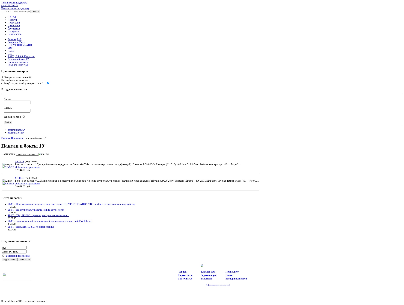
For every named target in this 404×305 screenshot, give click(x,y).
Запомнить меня (12, 116)
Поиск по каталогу (18, 62)
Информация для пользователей (218, 285)
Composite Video (16, 42)
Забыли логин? (16, 132)
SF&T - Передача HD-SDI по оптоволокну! (31, 226)
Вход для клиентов (18, 65)
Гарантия (206, 278)
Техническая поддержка (14, 4)
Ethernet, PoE (14, 39)
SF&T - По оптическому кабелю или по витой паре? (36, 209)
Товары (182, 271)
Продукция (14, 22)
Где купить (13, 31)
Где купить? (185, 278)
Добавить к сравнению (27, 167)
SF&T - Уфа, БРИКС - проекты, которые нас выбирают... (38, 215)
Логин (7, 99)
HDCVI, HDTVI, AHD (20, 45)
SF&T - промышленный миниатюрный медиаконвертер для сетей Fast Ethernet (50, 221)
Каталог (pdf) (208, 271)
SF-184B (19, 178)
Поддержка (14, 28)
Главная (5, 138)
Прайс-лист (14, 25)
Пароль (8, 107)
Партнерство (14, 34)
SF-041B (19, 161)
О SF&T (12, 17)
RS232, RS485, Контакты (21, 56)
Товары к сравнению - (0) (16, 77)
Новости (12, 19)
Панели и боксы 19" (18, 59)
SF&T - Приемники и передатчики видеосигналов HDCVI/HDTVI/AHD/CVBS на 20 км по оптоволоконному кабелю (71, 204)
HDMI (11, 50)
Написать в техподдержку (15, 8)
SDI (10, 47)
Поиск (229, 275)
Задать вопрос (209, 275)
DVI (10, 53)
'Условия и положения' (18, 255)
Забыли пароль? (16, 129)
